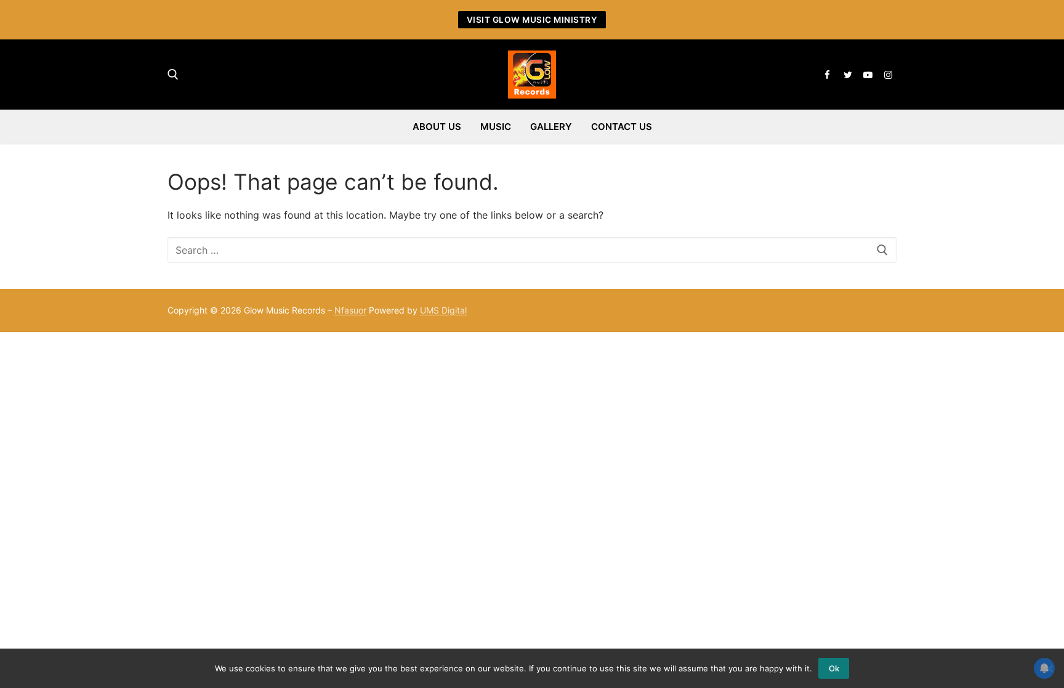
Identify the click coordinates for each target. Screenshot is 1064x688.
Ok (834, 668)
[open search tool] (173, 74)
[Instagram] (888, 75)
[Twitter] (847, 75)
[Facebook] (827, 75)
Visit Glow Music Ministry (532, 20)
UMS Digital (443, 310)
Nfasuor (350, 310)
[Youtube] (868, 75)
